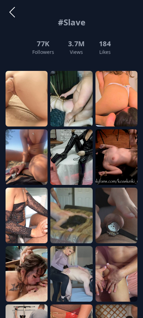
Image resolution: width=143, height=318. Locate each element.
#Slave (71, 22)
